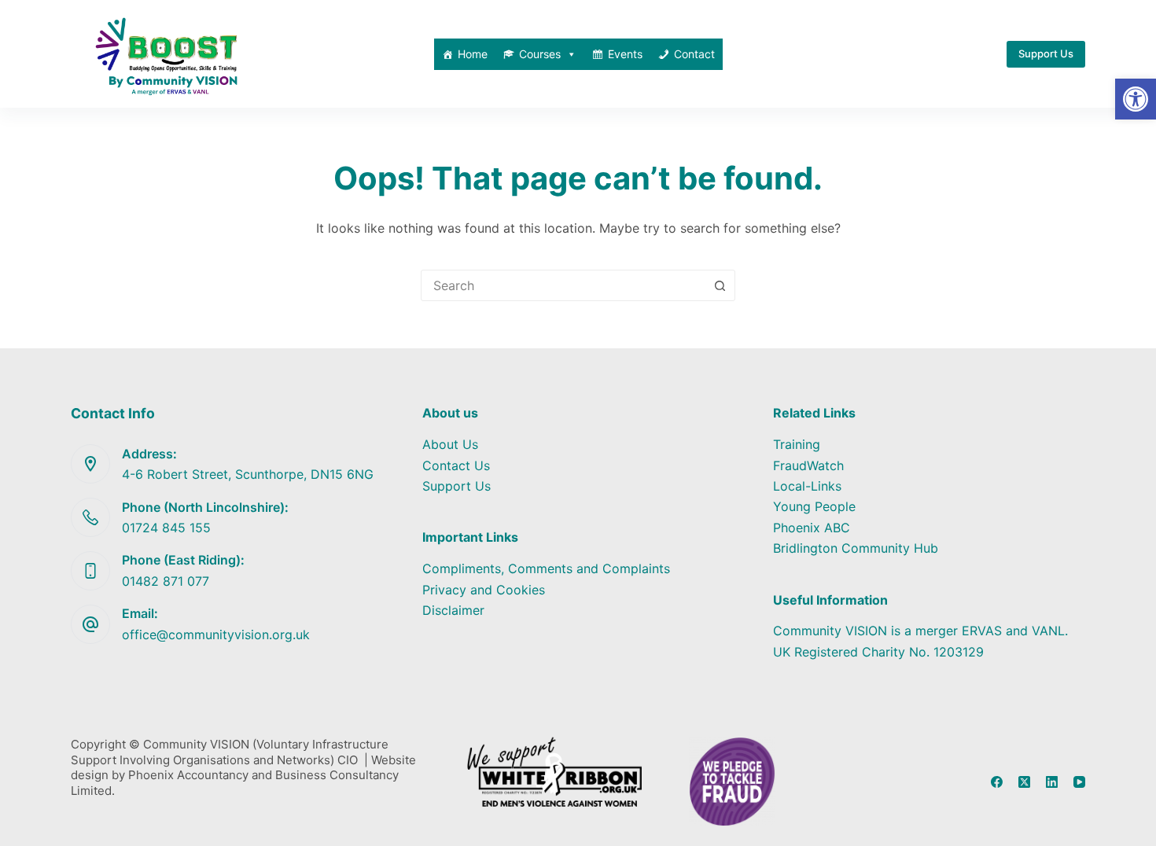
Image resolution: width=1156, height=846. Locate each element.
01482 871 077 (165, 581)
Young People (814, 506)
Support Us (1045, 53)
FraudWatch (808, 465)
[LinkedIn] (1052, 782)
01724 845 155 (166, 527)
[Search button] (719, 285)
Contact (694, 54)
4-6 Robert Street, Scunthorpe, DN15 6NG (248, 474)
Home (473, 54)
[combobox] (563, 285)
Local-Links (807, 486)
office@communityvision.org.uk (216, 634)
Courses (540, 54)
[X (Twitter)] (1024, 782)
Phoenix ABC (811, 527)
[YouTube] (1079, 782)
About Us (450, 444)
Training (796, 444)
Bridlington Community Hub (855, 548)
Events (625, 54)
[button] (1135, 99)
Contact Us (456, 465)
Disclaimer (453, 610)
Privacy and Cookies (483, 590)
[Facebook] (997, 782)
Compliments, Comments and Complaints (546, 568)
